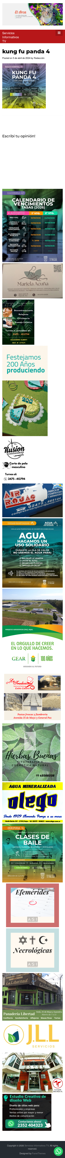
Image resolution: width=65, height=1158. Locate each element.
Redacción (39, 57)
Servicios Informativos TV (10, 37)
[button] (58, 1151)
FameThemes (39, 1153)
